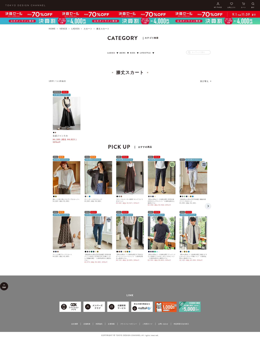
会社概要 (74, 324)
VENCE (63, 29)
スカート (88, 29)
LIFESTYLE (145, 53)
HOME (52, 29)
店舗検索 (86, 324)
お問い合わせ (163, 324)
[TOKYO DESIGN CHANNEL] (25, 5)
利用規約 (99, 324)
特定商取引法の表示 (181, 324)
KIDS (132, 53)
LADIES (75, 29)
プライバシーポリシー (128, 324)
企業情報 (111, 324)
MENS (123, 53)
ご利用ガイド (147, 324)
